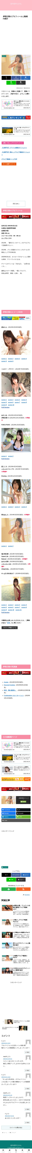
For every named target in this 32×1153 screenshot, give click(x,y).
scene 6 (10, 361)
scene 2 (10, 358)
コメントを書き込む (16, 1127)
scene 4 (24, 358)
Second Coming (9, 685)
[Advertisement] (16, 37)
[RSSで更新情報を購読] (23, 889)
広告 (8, 623)
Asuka (6, 682)
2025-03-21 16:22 (5, 1077)
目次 (14, 203)
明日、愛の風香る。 (10, 690)
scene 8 (24, 402)
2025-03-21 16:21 (5, 1043)
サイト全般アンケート (9, 164)
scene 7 (17, 402)
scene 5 (4, 361)
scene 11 (19, 610)
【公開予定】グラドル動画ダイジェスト (14, 147)
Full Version (5, 407)
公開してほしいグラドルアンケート (13, 143)
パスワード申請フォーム (9, 627)
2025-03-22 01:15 (7, 1095)
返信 (28, 1052)
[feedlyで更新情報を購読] (8, 889)
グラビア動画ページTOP (9, 159)
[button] (21, 83)
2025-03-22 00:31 (7, 1059)
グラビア (5, 867)
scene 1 (4, 358)
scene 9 (4, 405)
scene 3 (17, 358)
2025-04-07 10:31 (9, 1116)
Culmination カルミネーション (14, 695)
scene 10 (11, 405)
